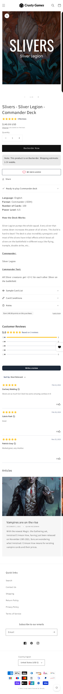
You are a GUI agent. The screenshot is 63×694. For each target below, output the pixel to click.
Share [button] (8, 179)
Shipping (5, 127)
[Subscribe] (54, 632)
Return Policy (12, 600)
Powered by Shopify (38, 688)
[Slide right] (38, 97)
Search (9, 580)
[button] (3, 5)
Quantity (6, 132)
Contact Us (11, 587)
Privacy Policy (12, 607)
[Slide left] (25, 97)
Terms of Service (13, 613)
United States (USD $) (30, 662)
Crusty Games (27, 688)
